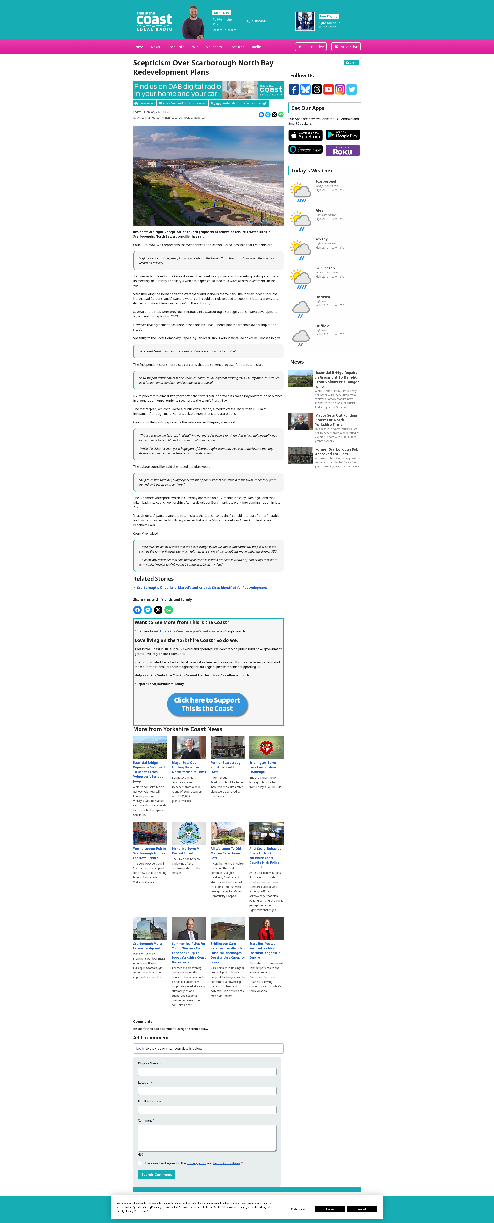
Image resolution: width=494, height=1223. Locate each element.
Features (236, 46)
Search (351, 62)
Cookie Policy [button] (221, 1207)
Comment (146, 1121)
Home (138, 46)
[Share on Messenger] (268, 114)
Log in (140, 1048)
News (155, 46)
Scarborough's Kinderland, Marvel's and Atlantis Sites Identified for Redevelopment (202, 588)
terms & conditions (226, 1163)
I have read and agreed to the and (193, 1163)
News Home (146, 103)
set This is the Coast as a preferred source (186, 631)
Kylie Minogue (329, 23)
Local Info (176, 46)
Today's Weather (312, 170)
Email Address (149, 1101)
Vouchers (214, 46)
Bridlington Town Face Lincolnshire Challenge (262, 767)
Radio (256, 46)
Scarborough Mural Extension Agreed (148, 945)
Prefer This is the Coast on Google (244, 103)
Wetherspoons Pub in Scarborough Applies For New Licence (149, 853)
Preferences (298, 1209)
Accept (362, 1209)
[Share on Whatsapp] (281, 114)
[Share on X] (274, 114)
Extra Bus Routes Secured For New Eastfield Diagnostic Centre (264, 950)
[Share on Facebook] (261, 114)
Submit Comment (156, 1174)
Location (145, 1082)
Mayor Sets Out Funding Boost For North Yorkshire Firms (189, 767)
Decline (330, 1209)
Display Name (149, 1063)
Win (195, 46)
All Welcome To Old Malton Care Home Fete (226, 853)
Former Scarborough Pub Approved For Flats (226, 767)
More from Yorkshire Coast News (184, 103)
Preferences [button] (140, 1211)
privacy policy (196, 1163)
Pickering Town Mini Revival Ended (187, 850)
